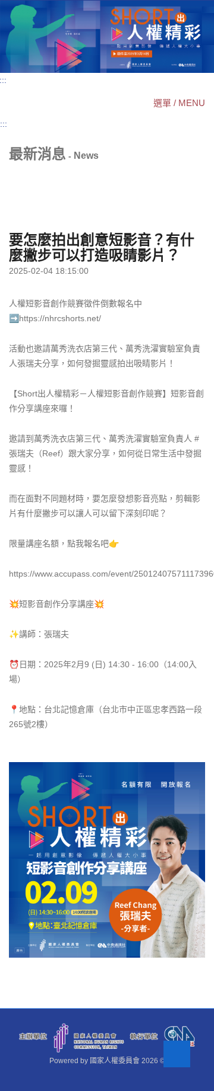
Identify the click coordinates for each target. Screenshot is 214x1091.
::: (3, 124)
